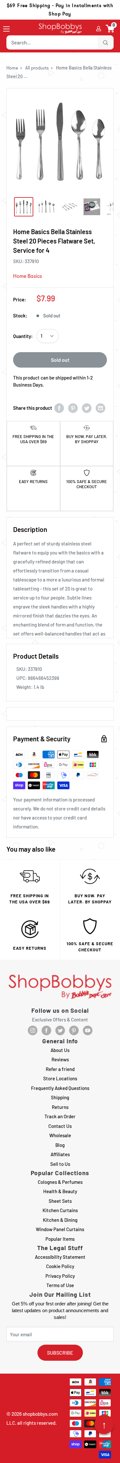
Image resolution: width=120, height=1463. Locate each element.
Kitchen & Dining (60, 1220)
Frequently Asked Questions (60, 1088)
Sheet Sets (60, 1201)
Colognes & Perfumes (60, 1182)
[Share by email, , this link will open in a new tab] (100, 408)
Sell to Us (60, 1164)
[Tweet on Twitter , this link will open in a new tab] (87, 408)
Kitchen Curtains (60, 1210)
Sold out (60, 360)
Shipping (60, 1097)
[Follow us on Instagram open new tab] (32, 1030)
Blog (60, 1145)
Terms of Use (60, 1285)
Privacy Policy (60, 1276)
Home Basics (27, 276)
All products (37, 68)
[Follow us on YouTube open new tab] (87, 1030)
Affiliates (60, 1154)
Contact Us (60, 1126)
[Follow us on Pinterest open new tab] (74, 1030)
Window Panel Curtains (60, 1229)
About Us (60, 1050)
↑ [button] (104, 1424)
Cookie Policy (60, 1266)
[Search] (106, 42)
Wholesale (60, 1135)
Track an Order (60, 1116)
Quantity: (23, 336)
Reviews (60, 1059)
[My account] (98, 28)
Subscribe (60, 1352)
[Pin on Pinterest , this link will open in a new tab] (73, 408)
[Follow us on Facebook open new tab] (46, 1030)
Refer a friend (60, 1069)
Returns (60, 1107)
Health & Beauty (60, 1191)
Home (12, 68)
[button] (110, 28)
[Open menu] (6, 29)
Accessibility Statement (60, 1257)
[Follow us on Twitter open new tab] (60, 1030)
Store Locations (60, 1078)
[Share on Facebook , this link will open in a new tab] (59, 408)
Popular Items (60, 1239)
